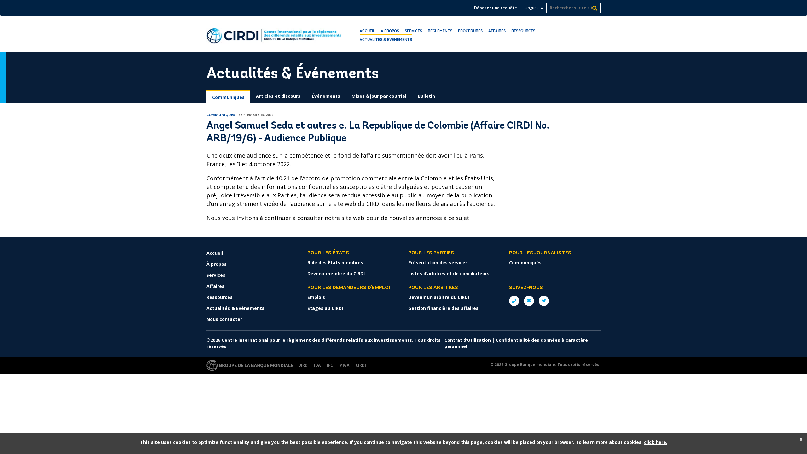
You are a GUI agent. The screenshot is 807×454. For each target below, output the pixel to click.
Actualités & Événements (386, 39)
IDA (317, 365)
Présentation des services (438, 262)
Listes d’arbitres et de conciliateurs (449, 273)
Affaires (497, 30)
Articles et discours (278, 96)
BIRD (303, 365)
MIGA (344, 365)
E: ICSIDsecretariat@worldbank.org (529, 301)
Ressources (523, 30)
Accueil (367, 30)
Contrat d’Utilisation (467, 340)
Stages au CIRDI (325, 308)
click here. (655, 442)
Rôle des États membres (335, 262)
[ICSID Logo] (274, 34)
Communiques (228, 97)
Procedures (470, 30)
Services (413, 30)
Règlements (440, 30)
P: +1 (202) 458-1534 (514, 301)
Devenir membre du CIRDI (336, 273)
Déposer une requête (495, 7)
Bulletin (426, 96)
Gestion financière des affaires (443, 308)
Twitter (544, 301)
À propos (390, 30)
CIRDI (361, 365)
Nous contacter (224, 319)
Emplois (316, 297)
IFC (330, 365)
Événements (326, 96)
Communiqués (525, 262)
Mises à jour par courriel (378, 96)
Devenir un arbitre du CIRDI (438, 297)
